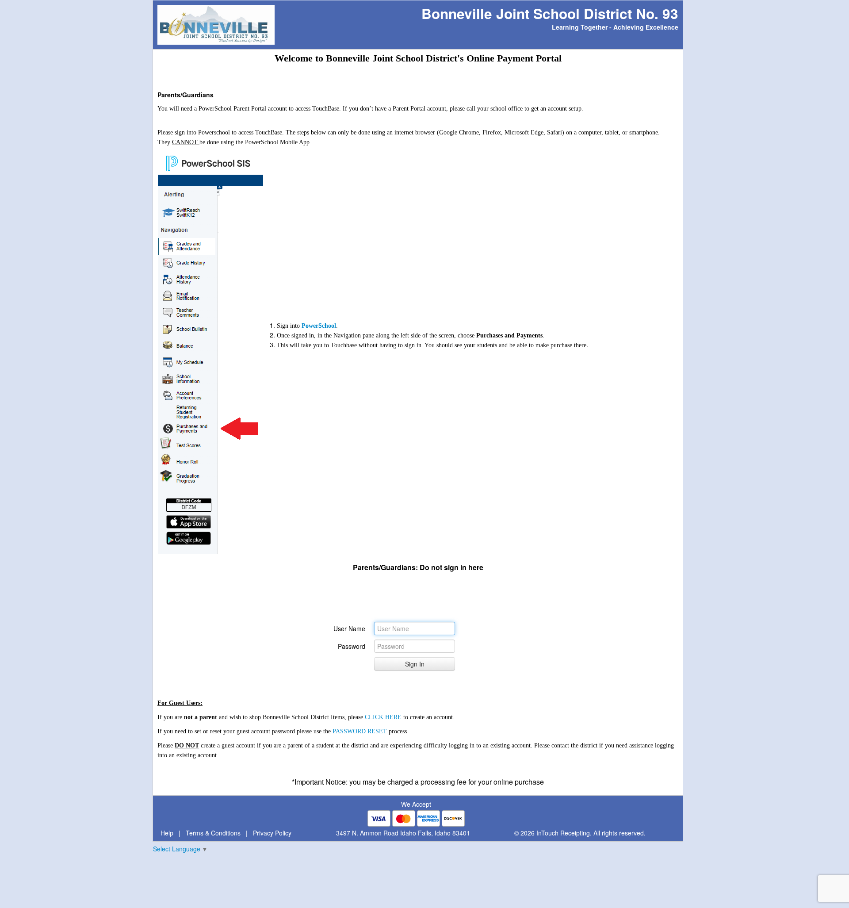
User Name (349, 628)
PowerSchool (319, 325)
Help (167, 832)
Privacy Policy (272, 832)
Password (351, 646)
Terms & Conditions (213, 832)
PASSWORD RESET (360, 731)
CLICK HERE (383, 717)
